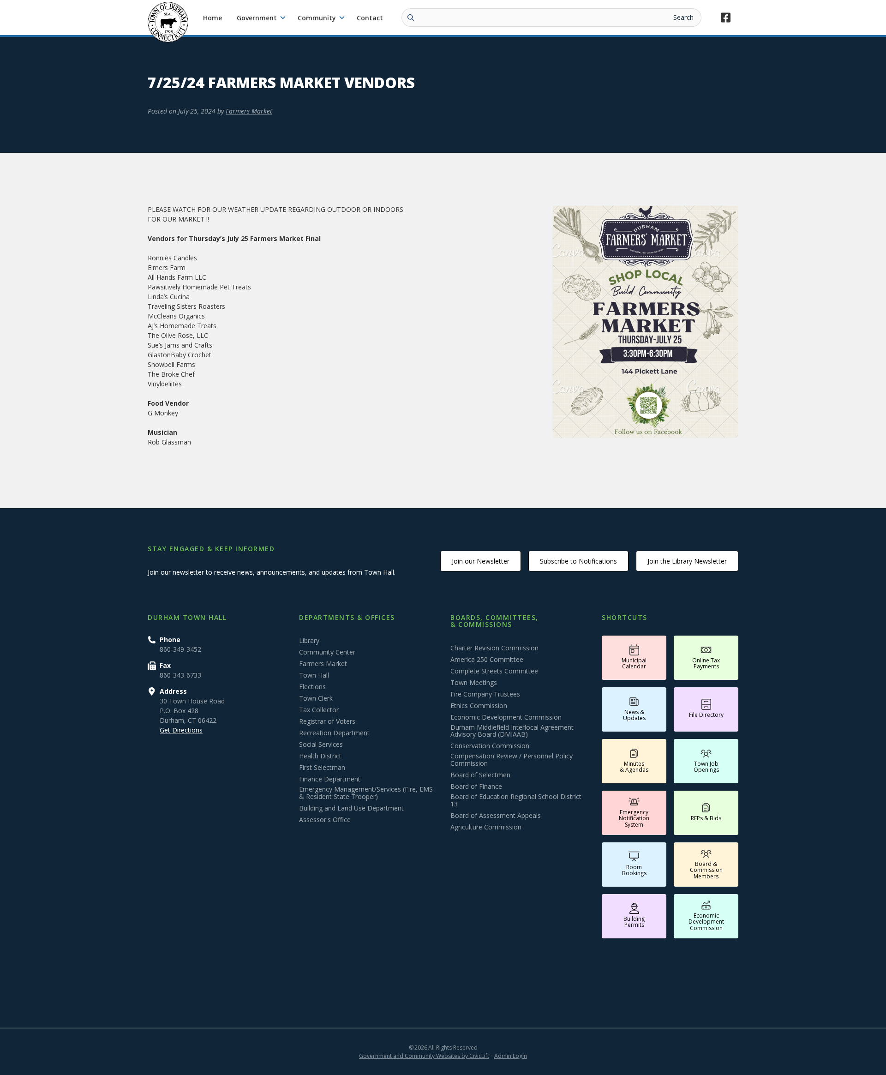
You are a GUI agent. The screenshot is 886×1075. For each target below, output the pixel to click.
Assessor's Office (325, 819)
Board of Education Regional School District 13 (515, 800)
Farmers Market (249, 111)
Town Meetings (473, 682)
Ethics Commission (478, 705)
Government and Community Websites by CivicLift (424, 1056)
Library (309, 640)
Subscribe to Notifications (578, 561)
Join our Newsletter (480, 561)
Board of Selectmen (480, 775)
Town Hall (314, 675)
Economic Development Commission (506, 717)
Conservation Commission (489, 746)
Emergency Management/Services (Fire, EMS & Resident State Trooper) (366, 793)
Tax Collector (319, 710)
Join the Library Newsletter (687, 561)
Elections (312, 687)
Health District (320, 756)
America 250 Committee (486, 659)
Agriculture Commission (485, 827)
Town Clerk (316, 698)
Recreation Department (334, 733)
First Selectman (322, 767)
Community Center (327, 652)
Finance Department (329, 779)
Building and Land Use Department (351, 808)
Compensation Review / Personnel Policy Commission (511, 759)
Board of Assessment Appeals (495, 815)
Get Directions (181, 730)
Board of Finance (476, 786)
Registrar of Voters (327, 721)
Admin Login (510, 1056)
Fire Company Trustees (485, 694)
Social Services (321, 744)
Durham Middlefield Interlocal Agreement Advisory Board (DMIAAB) (512, 731)
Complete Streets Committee (494, 671)
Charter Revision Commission (494, 648)
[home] (168, 22)
